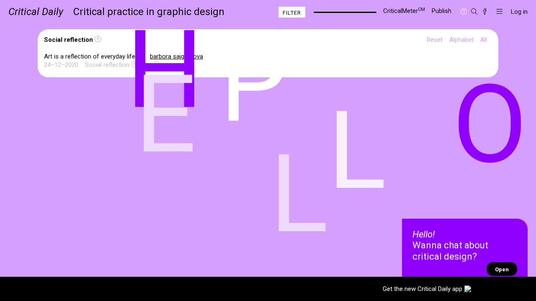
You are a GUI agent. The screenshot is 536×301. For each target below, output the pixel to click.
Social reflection (107, 65)
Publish (441, 11)
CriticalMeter (404, 11)
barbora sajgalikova (176, 56)
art (148, 65)
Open (502, 269)
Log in (519, 11)
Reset (435, 39)
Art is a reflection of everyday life (90, 56)
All (483, 39)
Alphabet (461, 39)
